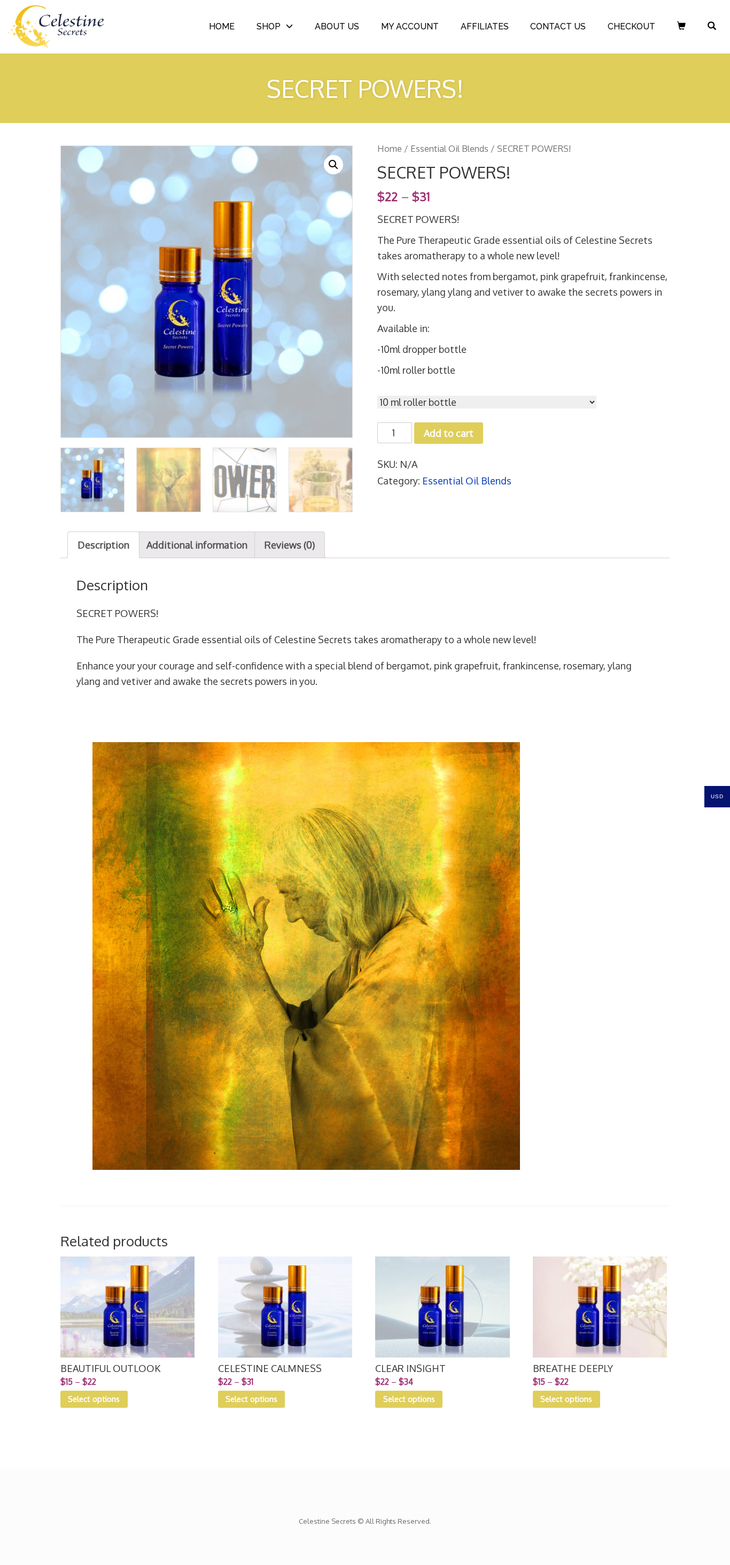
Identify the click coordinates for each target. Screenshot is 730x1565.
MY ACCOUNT (410, 26)
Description (103, 545)
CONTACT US (558, 26)
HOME (222, 26)
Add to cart (448, 433)
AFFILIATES (485, 26)
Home (389, 148)
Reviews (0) (290, 545)
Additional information (196, 545)
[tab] (103, 545)
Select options (94, 1399)
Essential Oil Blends (449, 148)
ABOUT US (337, 26)
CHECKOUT (631, 26)
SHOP (269, 26)
